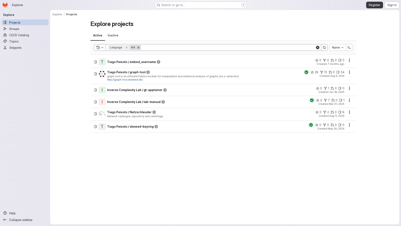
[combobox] (337, 47)
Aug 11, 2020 (336, 115)
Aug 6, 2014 (337, 75)
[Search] (324, 47)
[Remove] (138, 47)
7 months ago (335, 63)
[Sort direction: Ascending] (349, 47)
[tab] (97, 35)
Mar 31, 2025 (336, 103)
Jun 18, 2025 (336, 92)
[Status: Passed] (306, 72)
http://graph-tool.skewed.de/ (125, 79)
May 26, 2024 (336, 128)
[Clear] (317, 47)
